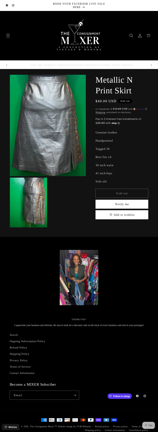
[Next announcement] (151, 65)
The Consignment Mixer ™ (43, 426)
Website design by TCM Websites (74, 426)
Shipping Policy (19, 353)
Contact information (115, 430)
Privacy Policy (19, 360)
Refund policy (102, 426)
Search (14, 334)
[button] (8, 35)
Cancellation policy (138, 430)
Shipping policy (93, 430)
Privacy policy (120, 426)
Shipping (100, 112)
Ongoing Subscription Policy (27, 341)
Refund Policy (18, 347)
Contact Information (22, 373)
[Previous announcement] (6, 65)
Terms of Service (20, 366)
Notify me (122, 204)
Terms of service (140, 426)
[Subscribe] (75, 395)
